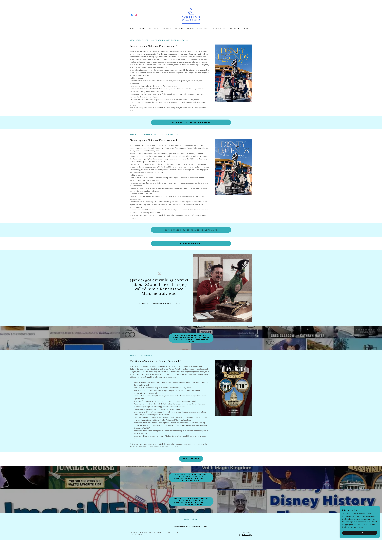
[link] (132, 15)
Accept (359, 533)
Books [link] (142, 28)
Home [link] (133, 28)
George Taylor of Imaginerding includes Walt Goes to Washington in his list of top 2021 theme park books (190, 501)
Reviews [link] (179, 28)
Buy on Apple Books (191, 243)
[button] (248, 28)
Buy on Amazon (191, 459)
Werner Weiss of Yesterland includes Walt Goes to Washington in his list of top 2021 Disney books (191, 477)
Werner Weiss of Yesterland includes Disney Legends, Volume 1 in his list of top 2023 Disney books (191, 338)
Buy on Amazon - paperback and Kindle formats (191, 230)
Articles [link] (153, 28)
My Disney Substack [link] (197, 28)
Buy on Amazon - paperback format (191, 122)
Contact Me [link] (235, 28)
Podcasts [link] (167, 28)
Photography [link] (218, 28)
